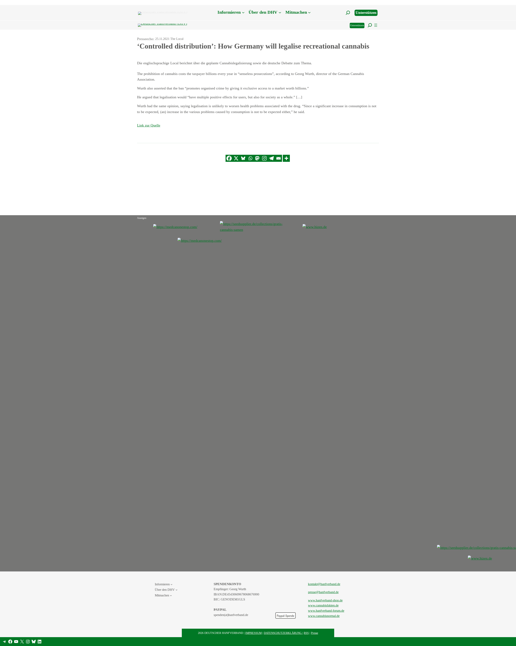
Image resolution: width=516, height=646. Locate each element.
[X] (236, 158)
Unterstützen (366, 12)
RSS (306, 633)
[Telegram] (271, 158)
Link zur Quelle (148, 125)
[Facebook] (229, 158)
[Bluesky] (243, 158)
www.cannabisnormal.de (324, 616)
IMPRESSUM (253, 633)
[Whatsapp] (250, 158)
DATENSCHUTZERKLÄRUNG (283, 633)
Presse (314, 633)
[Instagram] (264, 158)
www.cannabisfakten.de (323, 605)
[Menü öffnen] (375, 25)
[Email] (278, 158)
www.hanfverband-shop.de (325, 600)
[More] (286, 158)
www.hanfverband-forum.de (326, 610)
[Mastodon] (257, 158)
